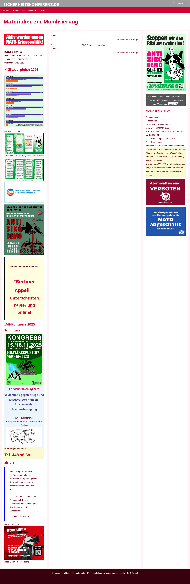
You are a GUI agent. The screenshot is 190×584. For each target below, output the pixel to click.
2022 (53, 35)
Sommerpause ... (153, 117)
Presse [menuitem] (43, 10)
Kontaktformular (79, 572)
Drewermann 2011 (154, 149)
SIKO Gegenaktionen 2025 (157, 127)
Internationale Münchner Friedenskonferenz (165, 145)
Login (122, 572)
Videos (67, 572)
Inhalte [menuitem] (31, 10)
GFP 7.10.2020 (22, 516)
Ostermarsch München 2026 (158, 124)
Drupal (135, 572)
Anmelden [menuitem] (182, 3)
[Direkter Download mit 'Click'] (24, 157)
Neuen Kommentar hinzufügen (128, 39)
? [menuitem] (173, 3)
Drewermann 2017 (154, 163)
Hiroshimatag (151, 120)
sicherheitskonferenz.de (31, 4)
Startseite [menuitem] (5, 10)
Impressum (57, 572)
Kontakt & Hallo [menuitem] (19, 10)
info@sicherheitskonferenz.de (105, 572)
